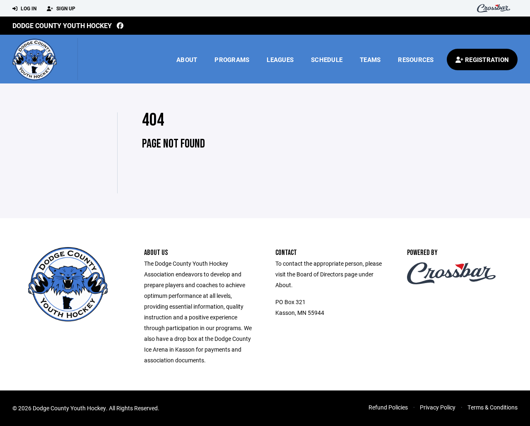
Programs (231, 59)
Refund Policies (388, 407)
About (186, 59)
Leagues (280, 59)
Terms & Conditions (492, 407)
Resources (416, 59)
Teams (370, 59)
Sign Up (65, 8)
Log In (27, 8)
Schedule (326, 59)
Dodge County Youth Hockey (62, 25)
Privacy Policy (437, 407)
